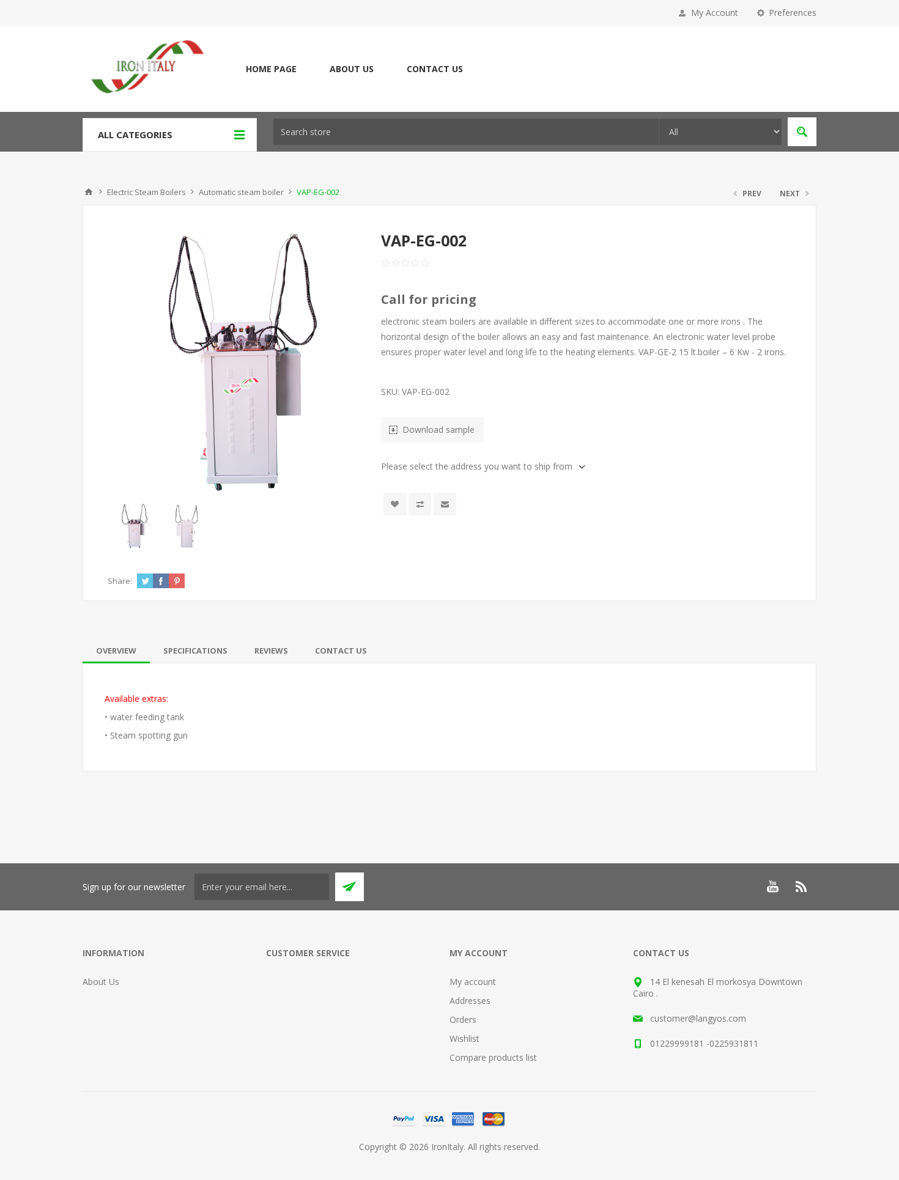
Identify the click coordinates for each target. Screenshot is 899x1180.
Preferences (792, 12)
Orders (463, 1019)
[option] (134, 526)
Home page (271, 69)
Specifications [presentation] (195, 650)
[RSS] (802, 886)
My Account (714, 12)
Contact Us (435, 69)
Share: (120, 580)
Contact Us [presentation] (341, 650)
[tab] (116, 650)
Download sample (438, 429)
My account (473, 981)
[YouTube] (772, 886)
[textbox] (466, 132)
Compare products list (493, 1057)
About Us (352, 69)
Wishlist (464, 1038)
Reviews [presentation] (271, 650)
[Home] (89, 192)
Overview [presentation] (116, 650)
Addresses (470, 1000)
